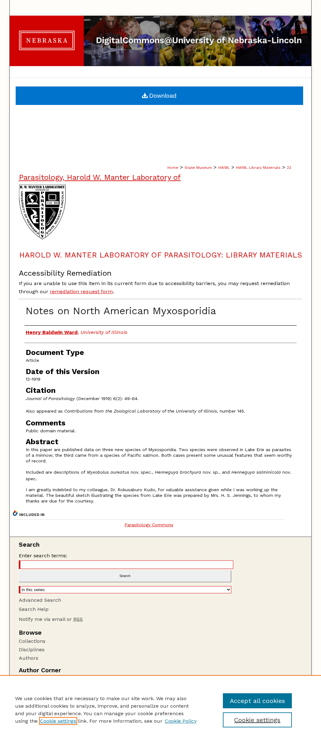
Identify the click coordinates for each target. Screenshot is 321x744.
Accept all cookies (257, 701)
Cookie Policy (181, 721)
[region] (160, 709)
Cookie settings (58, 721)
